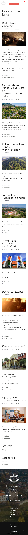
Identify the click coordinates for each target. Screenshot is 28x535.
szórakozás (7, 187)
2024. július (5, 450)
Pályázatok (13, 510)
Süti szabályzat (21, 524)
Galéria (12, 512)
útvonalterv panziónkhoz (14, 500)
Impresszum (14, 526)
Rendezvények (14, 508)
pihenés (6, 284)
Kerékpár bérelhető (13, 346)
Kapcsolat (12, 517)
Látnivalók (12, 514)
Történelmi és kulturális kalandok (13, 196)
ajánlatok (6, 75)
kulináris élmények (9, 77)
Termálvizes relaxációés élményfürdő (9, 243)
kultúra (6, 233)
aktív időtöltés (8, 338)
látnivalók (7, 134)
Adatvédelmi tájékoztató (9, 524)
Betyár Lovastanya (13, 291)
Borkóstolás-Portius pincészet (13, 24)
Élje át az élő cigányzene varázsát (14, 399)
